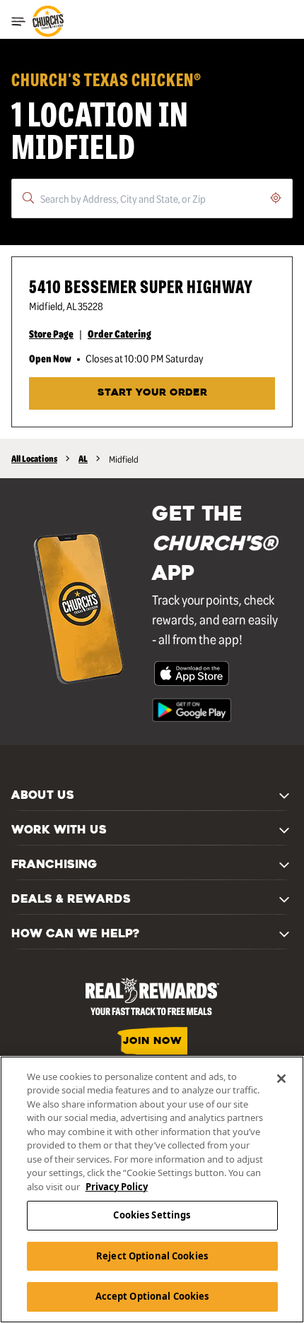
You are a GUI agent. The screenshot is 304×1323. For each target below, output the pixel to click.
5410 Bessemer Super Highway (141, 285)
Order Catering (119, 333)
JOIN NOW (152, 1041)
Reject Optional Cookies (152, 1256)
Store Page (51, 333)
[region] (152, 1189)
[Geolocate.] (275, 197)
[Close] (281, 1078)
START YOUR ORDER (152, 393)
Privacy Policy (117, 1186)
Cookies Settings (151, 1215)
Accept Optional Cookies (152, 1296)
